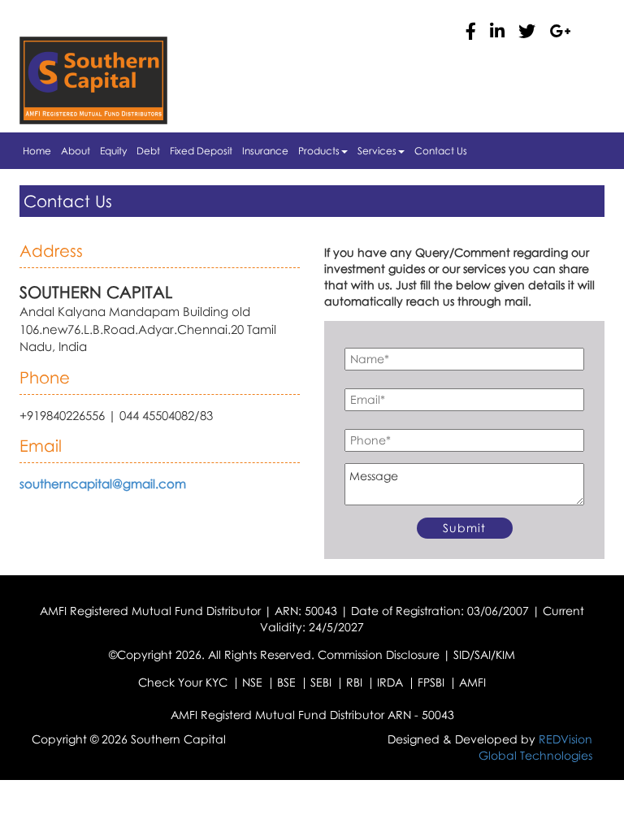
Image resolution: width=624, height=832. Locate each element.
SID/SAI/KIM (484, 654)
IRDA (390, 682)
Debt (148, 151)
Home (37, 151)
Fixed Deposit (201, 151)
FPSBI (431, 682)
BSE (286, 682)
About (75, 151)
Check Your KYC (183, 682)
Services (377, 151)
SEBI (321, 682)
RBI (354, 682)
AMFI (472, 682)
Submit (464, 528)
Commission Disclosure (379, 654)
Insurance (265, 151)
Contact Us (440, 151)
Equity (113, 151)
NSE (252, 682)
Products (319, 151)
